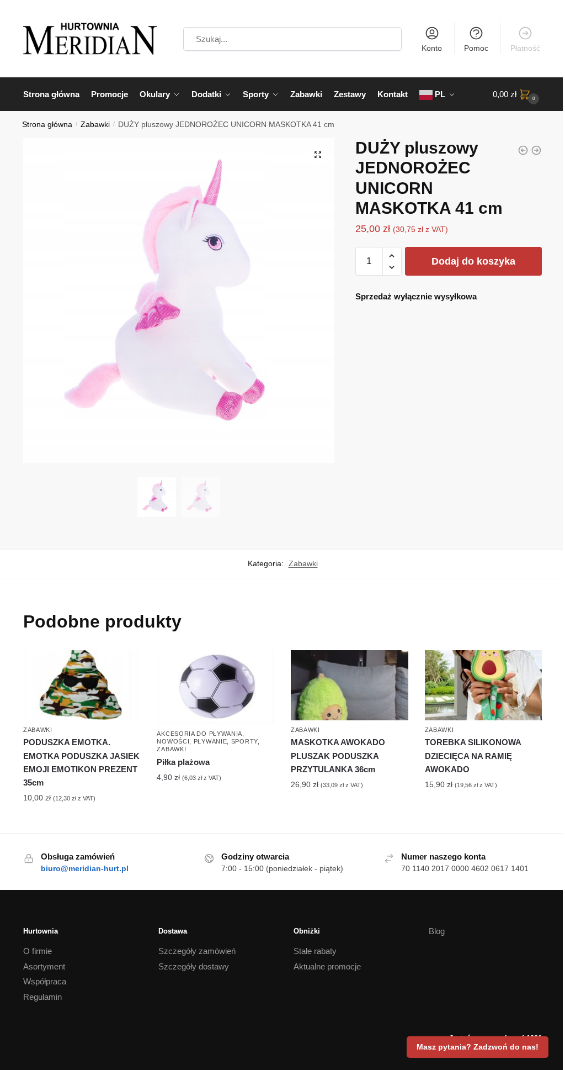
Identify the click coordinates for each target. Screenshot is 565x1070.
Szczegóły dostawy (193, 966)
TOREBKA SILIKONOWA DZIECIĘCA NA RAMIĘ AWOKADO (473, 755)
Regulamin (42, 997)
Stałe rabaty (315, 951)
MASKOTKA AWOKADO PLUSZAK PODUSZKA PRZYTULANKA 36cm (338, 755)
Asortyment (44, 966)
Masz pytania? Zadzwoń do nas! (478, 1046)
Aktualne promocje (327, 966)
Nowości (173, 741)
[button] (318, 155)
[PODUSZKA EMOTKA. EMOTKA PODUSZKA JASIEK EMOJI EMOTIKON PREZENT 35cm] (523, 150)
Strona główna (47, 124)
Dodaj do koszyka (473, 261)
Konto (432, 48)
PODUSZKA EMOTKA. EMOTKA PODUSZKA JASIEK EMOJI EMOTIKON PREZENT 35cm (81, 762)
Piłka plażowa (183, 762)
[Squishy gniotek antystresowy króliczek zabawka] (536, 150)
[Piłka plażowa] (215, 687)
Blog (437, 931)
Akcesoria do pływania (199, 733)
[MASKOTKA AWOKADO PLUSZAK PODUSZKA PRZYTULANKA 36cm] (349, 685)
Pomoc (476, 48)
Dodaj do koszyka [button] (81, 822)
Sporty (244, 741)
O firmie (37, 951)
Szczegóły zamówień (197, 951)
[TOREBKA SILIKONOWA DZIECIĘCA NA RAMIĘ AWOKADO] (483, 685)
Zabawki (95, 124)
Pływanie (210, 741)
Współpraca (44, 981)
